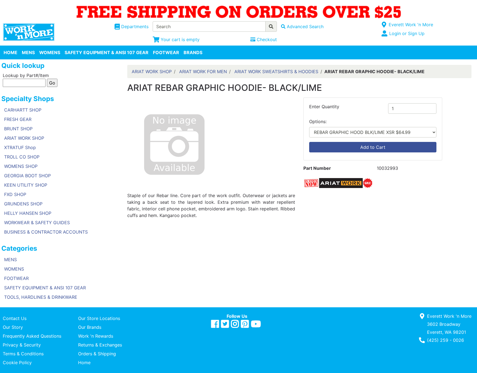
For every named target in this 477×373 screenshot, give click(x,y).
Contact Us (14, 318)
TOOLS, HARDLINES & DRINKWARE (40, 297)
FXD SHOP (15, 194)
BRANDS (193, 52)
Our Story (13, 327)
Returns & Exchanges (100, 345)
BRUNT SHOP (18, 128)
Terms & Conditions (23, 353)
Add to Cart (372, 147)
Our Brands (89, 327)
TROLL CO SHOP (21, 157)
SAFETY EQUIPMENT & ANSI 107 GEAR (107, 52)
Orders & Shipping (97, 353)
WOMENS (49, 52)
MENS (28, 52)
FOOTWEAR (166, 52)
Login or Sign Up (407, 33)
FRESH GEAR (17, 119)
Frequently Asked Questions (32, 336)
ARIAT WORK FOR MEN (203, 71)
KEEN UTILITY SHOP (25, 185)
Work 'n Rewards (95, 336)
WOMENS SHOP (21, 166)
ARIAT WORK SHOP (24, 138)
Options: (318, 121)
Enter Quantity (324, 106)
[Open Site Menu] (384, 24)
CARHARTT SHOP (22, 110)
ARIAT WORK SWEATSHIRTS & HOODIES (276, 71)
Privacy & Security (22, 345)
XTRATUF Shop (20, 147)
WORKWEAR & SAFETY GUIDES (37, 222)
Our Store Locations (99, 318)
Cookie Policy (17, 362)
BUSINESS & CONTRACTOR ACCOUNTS (46, 232)
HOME (10, 52)
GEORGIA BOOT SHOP (27, 175)
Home (84, 362)
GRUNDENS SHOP (23, 204)
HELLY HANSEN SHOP (27, 213)
